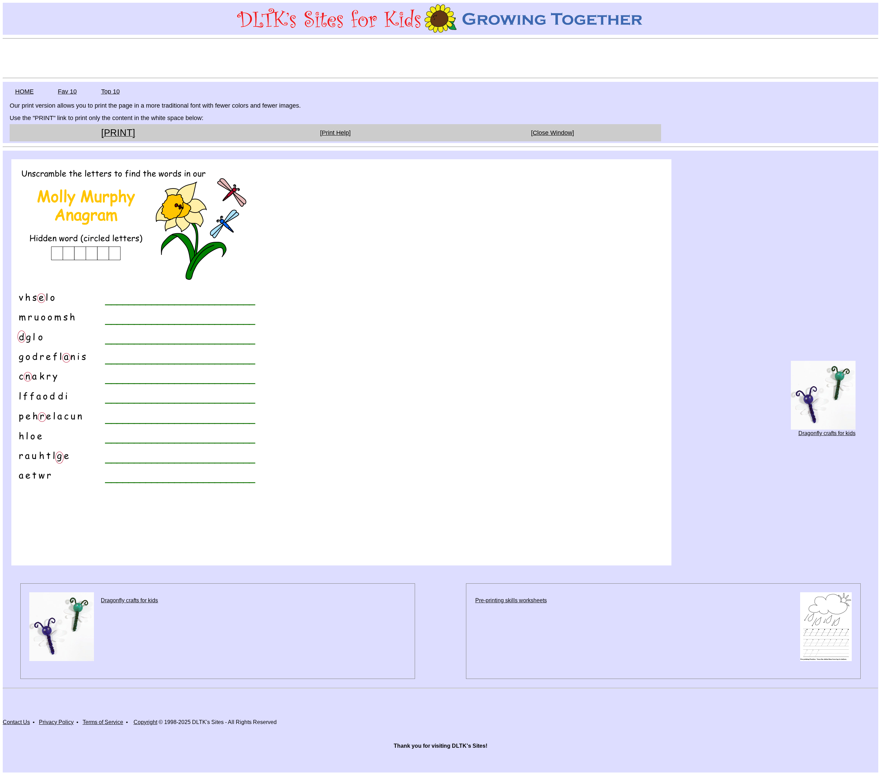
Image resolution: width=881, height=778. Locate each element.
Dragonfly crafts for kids (827, 433)
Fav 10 (67, 91)
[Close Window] (552, 132)
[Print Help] (335, 132)
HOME (24, 91)
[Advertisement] (440, 57)
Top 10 (110, 91)
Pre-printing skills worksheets (511, 600)
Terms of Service (103, 722)
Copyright (145, 722)
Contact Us (16, 722)
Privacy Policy (56, 722)
